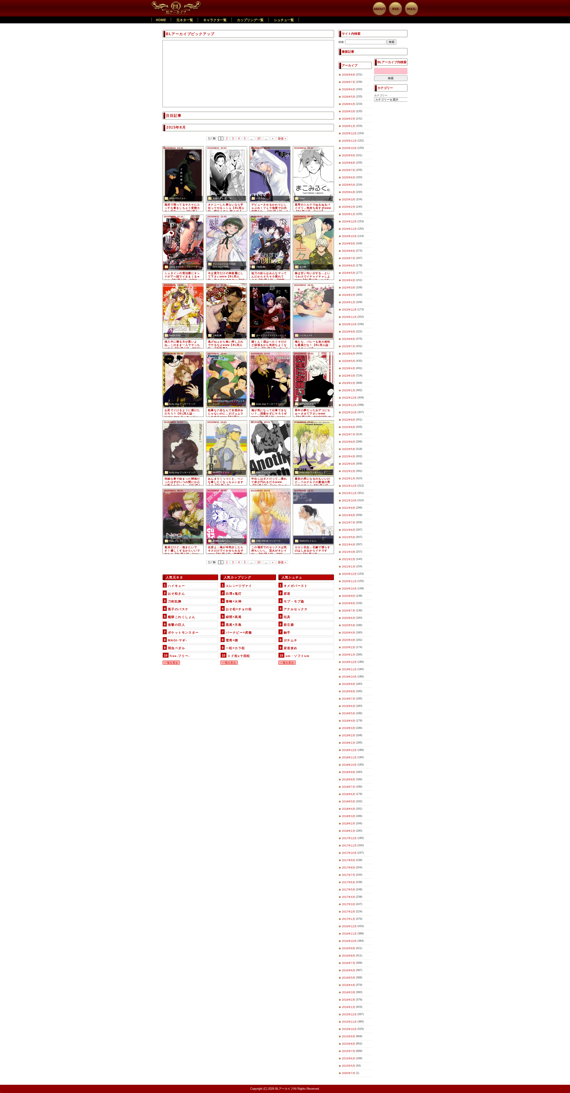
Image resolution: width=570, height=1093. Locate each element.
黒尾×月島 (234, 624)
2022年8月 (348, 427)
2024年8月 (348, 251)
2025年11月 (349, 140)
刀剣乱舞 (260, 267)
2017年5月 (348, 889)
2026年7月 (348, 82)
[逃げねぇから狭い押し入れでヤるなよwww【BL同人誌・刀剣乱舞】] (226, 311)
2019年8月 (348, 691)
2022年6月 (348, 441)
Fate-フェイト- (263, 472)
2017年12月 (349, 838)
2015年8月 (348, 1043)
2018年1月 (348, 830)
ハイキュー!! (305, 335)
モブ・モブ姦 (294, 601)
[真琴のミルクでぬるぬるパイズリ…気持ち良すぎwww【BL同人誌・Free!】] (313, 174)
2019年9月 (348, 684)
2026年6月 (348, 89)
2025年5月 (348, 184)
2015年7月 (348, 1051)
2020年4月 (348, 632)
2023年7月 (348, 346)
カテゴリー (380, 95)
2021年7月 (348, 522)
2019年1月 (348, 742)
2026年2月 (348, 118)
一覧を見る (171, 662)
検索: (341, 42)
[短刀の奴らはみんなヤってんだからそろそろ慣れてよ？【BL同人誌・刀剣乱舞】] (270, 242)
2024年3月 (348, 287)
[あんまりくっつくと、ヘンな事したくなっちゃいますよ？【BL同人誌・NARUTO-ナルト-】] (226, 448)
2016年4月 (348, 985)
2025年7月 (348, 170)
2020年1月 (348, 654)
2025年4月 (348, 192)
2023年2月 (348, 383)
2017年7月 (348, 875)
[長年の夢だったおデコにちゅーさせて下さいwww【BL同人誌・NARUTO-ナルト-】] (313, 379)
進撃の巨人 (176, 624)
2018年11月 (349, 757)
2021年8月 (348, 515)
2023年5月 (348, 361)
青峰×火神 (234, 601)
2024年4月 (348, 280)
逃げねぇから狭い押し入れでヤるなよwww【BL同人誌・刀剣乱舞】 (225, 345)
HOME (161, 20)
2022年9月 (348, 419)
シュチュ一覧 (284, 20)
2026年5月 (348, 96)
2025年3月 (348, 199)
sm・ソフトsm (297, 656)
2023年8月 (348, 339)
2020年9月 (348, 596)
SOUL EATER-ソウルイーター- (184, 267)
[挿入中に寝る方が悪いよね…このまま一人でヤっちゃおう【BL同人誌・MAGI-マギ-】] (183, 311)
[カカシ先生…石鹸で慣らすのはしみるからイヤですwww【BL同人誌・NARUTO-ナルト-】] (313, 516)
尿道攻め (290, 648)
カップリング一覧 (250, 20)
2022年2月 (348, 471)
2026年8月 (348, 74)
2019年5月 (348, 713)
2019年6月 (348, 706)
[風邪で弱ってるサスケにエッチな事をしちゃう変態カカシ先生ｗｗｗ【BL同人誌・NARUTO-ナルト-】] (183, 174)
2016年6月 (348, 970)
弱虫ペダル (176, 648)
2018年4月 (348, 808)
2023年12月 (349, 309)
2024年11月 (349, 228)
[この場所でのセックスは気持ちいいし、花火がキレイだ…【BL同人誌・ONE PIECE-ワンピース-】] (270, 516)
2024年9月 (348, 243)
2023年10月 (349, 324)
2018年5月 (348, 801)
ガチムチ (290, 640)
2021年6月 (348, 529)
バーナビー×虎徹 (239, 632)
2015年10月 (349, 1029)
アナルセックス (296, 609)
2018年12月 (349, 750)
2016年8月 (348, 955)
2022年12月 (349, 397)
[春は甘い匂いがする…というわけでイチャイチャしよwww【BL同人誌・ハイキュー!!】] (313, 242)
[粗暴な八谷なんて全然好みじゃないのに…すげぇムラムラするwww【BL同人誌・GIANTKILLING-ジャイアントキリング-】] (226, 379)
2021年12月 (349, 485)
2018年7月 (348, 786)
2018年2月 (348, 823)
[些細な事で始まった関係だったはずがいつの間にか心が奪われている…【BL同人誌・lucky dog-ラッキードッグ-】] (183, 448)
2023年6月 (348, 353)
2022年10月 (349, 412)
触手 (287, 632)
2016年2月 (348, 999)
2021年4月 (348, 544)
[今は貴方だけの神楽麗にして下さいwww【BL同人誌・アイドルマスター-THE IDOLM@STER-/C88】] (226, 242)
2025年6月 (348, 177)
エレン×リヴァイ (239, 586)
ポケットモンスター (183, 632)
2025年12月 (349, 133)
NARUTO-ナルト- (178, 198)
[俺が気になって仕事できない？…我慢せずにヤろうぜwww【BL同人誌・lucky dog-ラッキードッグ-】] (270, 379)
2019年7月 (348, 698)
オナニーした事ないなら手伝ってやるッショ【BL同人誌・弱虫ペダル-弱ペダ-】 (226, 208)
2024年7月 (348, 258)
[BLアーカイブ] (176, 3)
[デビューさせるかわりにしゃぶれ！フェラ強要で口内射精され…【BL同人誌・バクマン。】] (270, 174)
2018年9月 (348, 772)
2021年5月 (348, 537)
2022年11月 (349, 405)
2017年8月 (348, 867)
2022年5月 (348, 449)
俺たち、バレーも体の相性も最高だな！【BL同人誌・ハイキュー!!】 (313, 345)
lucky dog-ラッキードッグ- (182, 404)
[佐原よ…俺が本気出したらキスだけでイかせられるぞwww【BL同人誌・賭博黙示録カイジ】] (226, 516)
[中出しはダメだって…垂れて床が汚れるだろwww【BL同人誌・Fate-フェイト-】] (270, 448)
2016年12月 (349, 926)
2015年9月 (348, 1036)
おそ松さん (176, 593)
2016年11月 (349, 933)
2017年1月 (348, 919)
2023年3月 (348, 375)
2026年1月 (348, 126)
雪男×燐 (232, 640)
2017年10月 (349, 853)
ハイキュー (176, 586)
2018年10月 (349, 764)
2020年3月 (348, 640)
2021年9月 (348, 507)
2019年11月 (349, 669)
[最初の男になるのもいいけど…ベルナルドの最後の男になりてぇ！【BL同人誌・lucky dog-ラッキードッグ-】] (313, 448)
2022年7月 (348, 434)
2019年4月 (348, 720)
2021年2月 (348, 559)
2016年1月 (348, 1007)
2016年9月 (348, 948)
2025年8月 (348, 162)
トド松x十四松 (239, 656)
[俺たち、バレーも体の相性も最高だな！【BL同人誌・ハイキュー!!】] (313, 311)
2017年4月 (348, 897)
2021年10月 (349, 500)
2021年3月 (348, 552)
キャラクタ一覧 (215, 20)
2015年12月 (349, 1014)
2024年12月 (349, 221)
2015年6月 (348, 1058)
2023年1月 (348, 390)
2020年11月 (349, 581)
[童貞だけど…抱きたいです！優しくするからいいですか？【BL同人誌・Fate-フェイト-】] (183, 516)
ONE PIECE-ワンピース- (268, 541)
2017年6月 (348, 882)
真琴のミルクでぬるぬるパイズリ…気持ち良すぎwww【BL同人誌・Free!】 (313, 208)
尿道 (287, 593)
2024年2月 (348, 295)
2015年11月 (349, 1021)
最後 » (282, 138)
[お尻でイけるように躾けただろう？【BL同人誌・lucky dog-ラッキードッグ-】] (183, 379)
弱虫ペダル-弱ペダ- (222, 198)
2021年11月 (349, 493)
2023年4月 (348, 368)
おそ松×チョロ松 (239, 609)
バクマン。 (261, 198)
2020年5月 (348, 625)
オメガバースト (296, 586)
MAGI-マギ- (175, 335)
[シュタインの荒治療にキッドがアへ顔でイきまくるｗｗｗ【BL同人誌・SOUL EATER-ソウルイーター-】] (183, 242)
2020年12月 (349, 574)
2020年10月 (349, 588)
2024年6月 (348, 265)
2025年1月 (348, 214)
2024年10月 (349, 236)
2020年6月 (348, 618)
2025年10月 (349, 148)
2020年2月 (348, 647)
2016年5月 (348, 977)
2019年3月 (348, 728)
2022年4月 (348, 456)
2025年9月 (348, 155)
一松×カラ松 (235, 648)
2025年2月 (348, 206)
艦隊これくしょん (181, 617)
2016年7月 (348, 963)
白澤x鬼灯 (234, 593)
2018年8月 (348, 779)
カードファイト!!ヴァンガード (271, 335)
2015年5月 (348, 1065)
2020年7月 (348, 610)
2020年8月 (348, 603)
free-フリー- (180, 656)
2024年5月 (348, 273)
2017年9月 (348, 860)
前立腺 (289, 624)
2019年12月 (349, 662)
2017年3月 (348, 904)
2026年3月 (348, 111)
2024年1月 (348, 302)
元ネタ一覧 (184, 20)
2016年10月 (349, 941)
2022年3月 (348, 463)
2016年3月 (348, 992)
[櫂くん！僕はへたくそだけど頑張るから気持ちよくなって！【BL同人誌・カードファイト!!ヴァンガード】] (270, 311)
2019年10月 (349, 676)
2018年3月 (348, 816)
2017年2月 (348, 911)
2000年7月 (348, 1073)
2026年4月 (348, 104)
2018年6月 (348, 794)
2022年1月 (348, 478)
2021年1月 (348, 566)
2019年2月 (348, 735)
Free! (302, 198)
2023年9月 (348, 331)
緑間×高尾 (234, 617)
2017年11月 (349, 845)
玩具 (287, 617)
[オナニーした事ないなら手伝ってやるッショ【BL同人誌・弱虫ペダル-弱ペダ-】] (226, 174)
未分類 (302, 267)
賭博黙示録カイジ (221, 541)
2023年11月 (349, 317)
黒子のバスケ (178, 609)
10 (258, 138)
